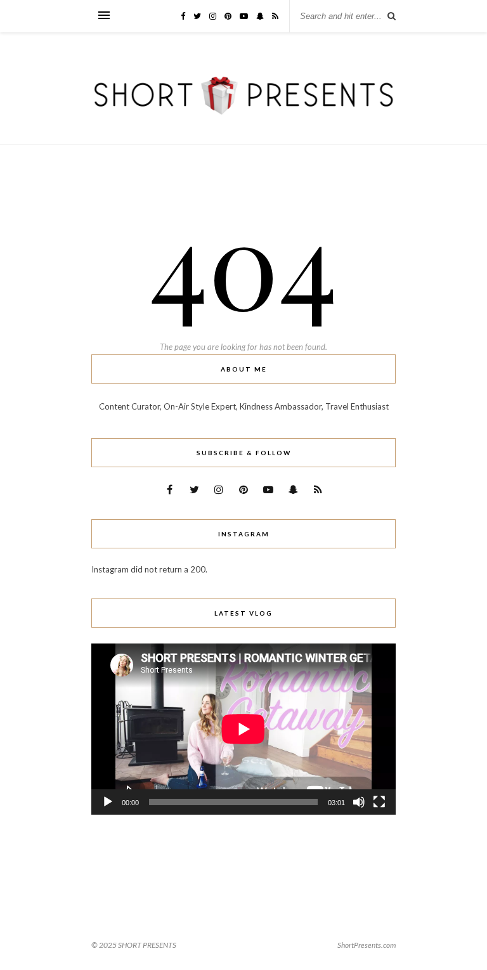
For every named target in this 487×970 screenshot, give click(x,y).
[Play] (107, 802)
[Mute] (359, 802)
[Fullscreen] (379, 802)
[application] (243, 729)
